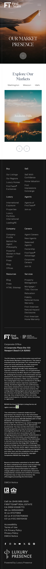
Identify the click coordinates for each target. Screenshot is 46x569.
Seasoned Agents (29, 243)
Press (9, 260)
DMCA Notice (11, 482)
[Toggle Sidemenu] (39, 4)
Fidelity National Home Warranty (32, 300)
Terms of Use (10, 527)
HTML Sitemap (13, 287)
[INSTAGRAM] (10, 543)
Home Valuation (32, 181)
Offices (9, 268)
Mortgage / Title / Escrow (31, 288)
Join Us (28, 266)
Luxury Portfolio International (12, 216)
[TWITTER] (24, 543)
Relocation (30, 293)
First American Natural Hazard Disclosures (32, 310)
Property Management (31, 281)
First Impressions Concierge (30, 188)
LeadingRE (11, 223)
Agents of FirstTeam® (30, 204)
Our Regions (12, 178)
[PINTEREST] (34, 543)
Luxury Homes (13, 182)
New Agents (30, 238)
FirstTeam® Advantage (30, 254)
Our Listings (12, 174)
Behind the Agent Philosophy (11, 244)
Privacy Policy (11, 533)
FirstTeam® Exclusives (11, 187)
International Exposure (12, 204)
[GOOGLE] (29, 543)
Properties (11, 209)
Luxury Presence (24, 562)
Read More (21, 116)
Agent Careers (31, 234)
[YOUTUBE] (20, 543)
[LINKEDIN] (15, 543)
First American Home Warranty (32, 317)
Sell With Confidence (30, 176)
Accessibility (10, 524)
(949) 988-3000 (20, 501)
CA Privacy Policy (13, 530)
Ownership (30, 249)
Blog (8, 264)
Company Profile (10, 236)
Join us (28, 209)
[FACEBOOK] (5, 543)
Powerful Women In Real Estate (13, 254)
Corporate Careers (29, 261)
